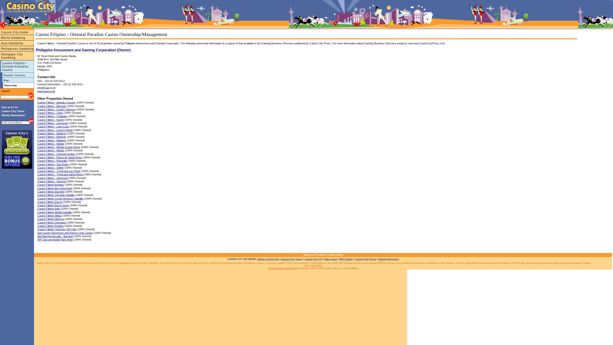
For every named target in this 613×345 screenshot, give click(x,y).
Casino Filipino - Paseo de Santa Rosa (59, 157)
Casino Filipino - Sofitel (50, 167)
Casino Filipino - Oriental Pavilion (56, 154)
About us (308, 254)
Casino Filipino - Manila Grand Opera (58, 147)
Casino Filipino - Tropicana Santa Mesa (60, 174)
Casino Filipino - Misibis (50, 150)
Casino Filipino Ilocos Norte (53, 205)
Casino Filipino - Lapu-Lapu (53, 126)
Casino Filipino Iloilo (48, 208)
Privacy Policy (290, 268)
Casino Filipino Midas (49, 215)
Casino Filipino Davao (49, 202)
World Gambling (13, 38)
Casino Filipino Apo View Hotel (54, 188)
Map (6, 80)
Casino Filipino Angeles (50, 184)
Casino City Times (291, 259)
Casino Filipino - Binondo (51, 106)
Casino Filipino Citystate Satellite (56, 195)
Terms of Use (275, 268)
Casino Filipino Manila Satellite (54, 212)
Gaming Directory (388, 259)
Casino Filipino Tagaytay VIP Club (56, 229)
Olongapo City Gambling (12, 56)
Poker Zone (330, 259)
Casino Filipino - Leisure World (55, 130)
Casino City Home (14, 32)
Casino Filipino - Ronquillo (52, 160)
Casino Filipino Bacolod (50, 191)
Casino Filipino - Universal (52, 178)
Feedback (321, 254)
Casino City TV (313, 259)
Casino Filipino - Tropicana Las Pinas (58, 171)
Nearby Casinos (14, 75)
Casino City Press (365, 259)
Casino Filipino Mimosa (50, 219)
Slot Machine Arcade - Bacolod (55, 236)
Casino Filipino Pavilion (50, 225)
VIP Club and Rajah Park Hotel (55, 239)
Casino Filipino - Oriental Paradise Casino (15, 67)
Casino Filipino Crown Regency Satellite (60, 198)
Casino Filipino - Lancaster (52, 123)
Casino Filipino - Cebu (50, 112)
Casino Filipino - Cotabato (52, 116)
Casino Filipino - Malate (50, 143)
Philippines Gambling (17, 49)
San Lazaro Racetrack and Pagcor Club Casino (65, 232)
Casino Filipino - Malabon (51, 140)
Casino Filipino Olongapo (51, 222)
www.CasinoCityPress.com (429, 43)
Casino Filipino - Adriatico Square (56, 102)
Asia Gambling (12, 43)
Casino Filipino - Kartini (50, 119)
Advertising (336, 254)
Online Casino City (268, 259)
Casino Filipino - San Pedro (53, 164)
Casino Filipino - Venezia (51, 181)
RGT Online (346, 259)
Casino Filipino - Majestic (51, 136)
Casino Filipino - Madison (51, 133)
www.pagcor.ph (46, 91)
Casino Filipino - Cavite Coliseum (56, 109)
